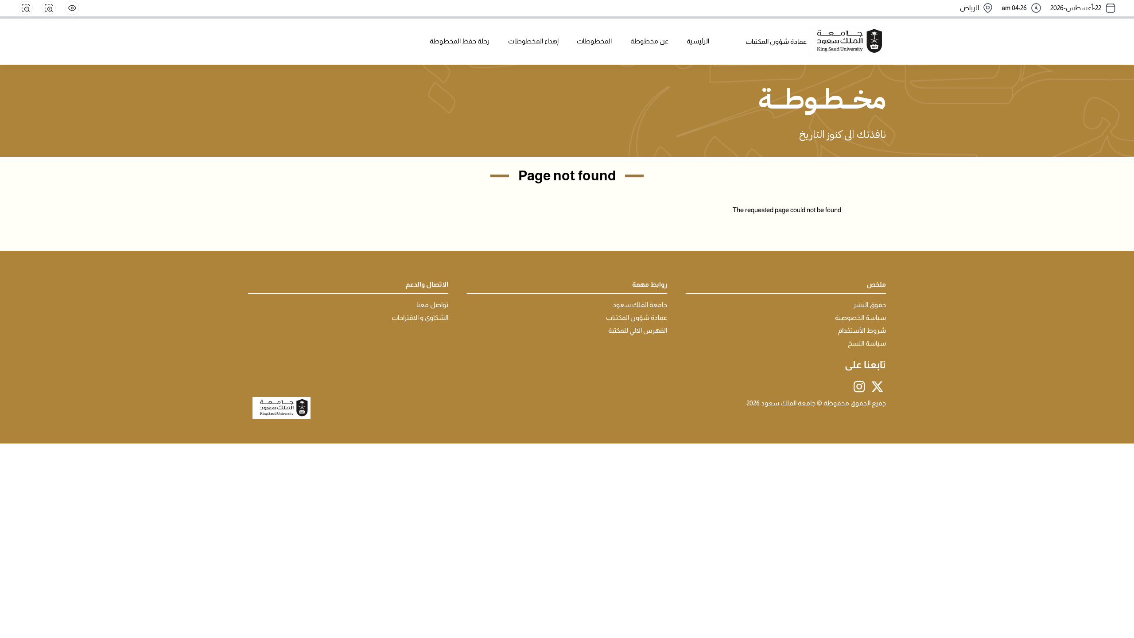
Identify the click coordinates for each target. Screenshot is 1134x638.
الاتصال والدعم (427, 284)
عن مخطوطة (649, 41)
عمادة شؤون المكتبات (636, 317)
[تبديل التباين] (72, 8)
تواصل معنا (432, 304)
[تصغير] (26, 8)
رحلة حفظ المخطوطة (459, 41)
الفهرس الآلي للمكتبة (637, 330)
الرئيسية (698, 41)
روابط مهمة (649, 284)
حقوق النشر (869, 304)
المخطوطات (594, 41)
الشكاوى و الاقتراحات (420, 317)
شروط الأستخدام (862, 330)
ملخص (876, 284)
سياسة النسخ (867, 343)
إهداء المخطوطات (533, 41)
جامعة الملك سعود (640, 304)
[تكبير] (49, 8)
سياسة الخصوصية (860, 317)
